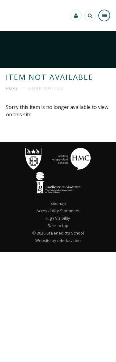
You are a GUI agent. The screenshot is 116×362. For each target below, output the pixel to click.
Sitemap (58, 203)
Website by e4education (58, 240)
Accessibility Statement (58, 210)
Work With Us (45, 88)
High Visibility (58, 218)
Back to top (58, 225)
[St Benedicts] (13, 15)
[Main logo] (33, 168)
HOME (12, 88)
